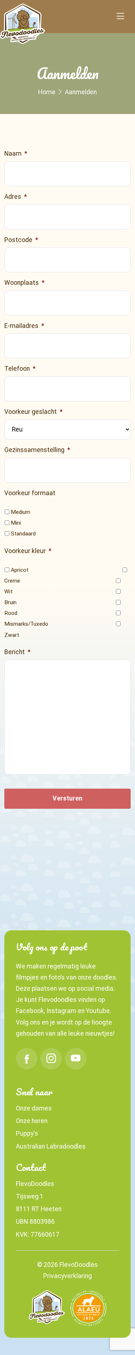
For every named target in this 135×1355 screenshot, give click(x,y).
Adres (15, 196)
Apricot (19, 570)
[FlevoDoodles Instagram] (51, 1058)
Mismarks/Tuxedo (26, 624)
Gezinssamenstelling (37, 449)
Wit (8, 591)
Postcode (21, 239)
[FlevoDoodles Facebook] (26, 1058)
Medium (20, 512)
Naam (15, 153)
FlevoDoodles (35, 1183)
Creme (12, 581)
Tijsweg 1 (30, 1196)
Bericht (17, 652)
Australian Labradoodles (51, 1146)
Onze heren (32, 1120)
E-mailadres (24, 325)
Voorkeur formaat (29, 493)
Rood (10, 613)
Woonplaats (24, 282)
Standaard (23, 533)
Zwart (11, 635)
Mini (16, 523)
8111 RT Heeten (39, 1209)
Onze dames (34, 1108)
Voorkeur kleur (27, 551)
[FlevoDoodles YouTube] (75, 1058)
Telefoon (20, 368)
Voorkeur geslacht (33, 411)
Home (46, 92)
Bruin (10, 602)
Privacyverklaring (67, 1275)
